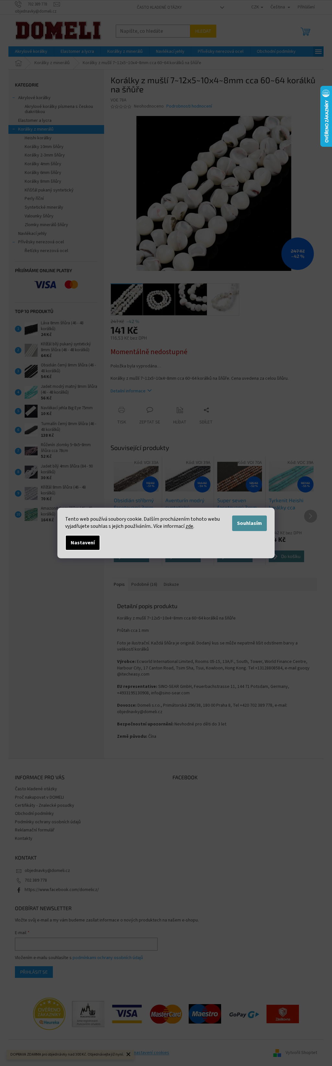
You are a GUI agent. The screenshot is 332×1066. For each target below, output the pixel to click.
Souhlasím (249, 523)
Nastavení (83, 542)
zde (189, 526)
